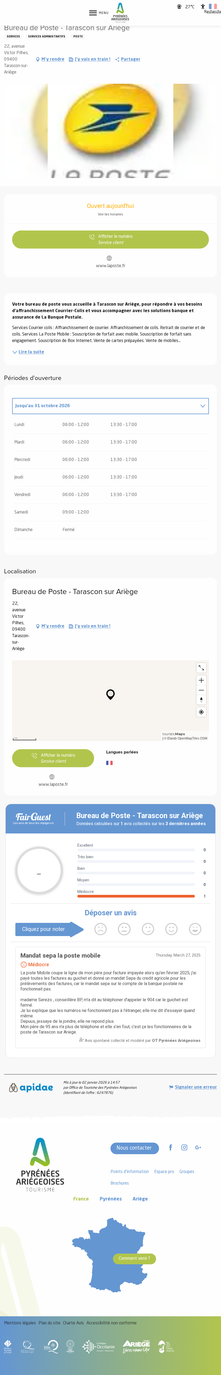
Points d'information (129, 1172)
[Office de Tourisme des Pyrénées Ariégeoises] (120, 13)
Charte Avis (73, 1323)
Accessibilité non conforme (112, 1323)
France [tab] (81, 1199)
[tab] (105, 406)
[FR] (213, 6)
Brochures (119, 1183)
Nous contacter (134, 1148)
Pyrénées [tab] (111, 1199)
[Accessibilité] (203, 6)
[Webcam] (179, 6)
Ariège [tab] (140, 1199)
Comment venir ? (134, 1259)
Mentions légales (20, 1323)
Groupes (186, 1172)
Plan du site (49, 1323)
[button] (213, 6)
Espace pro (164, 1172)
